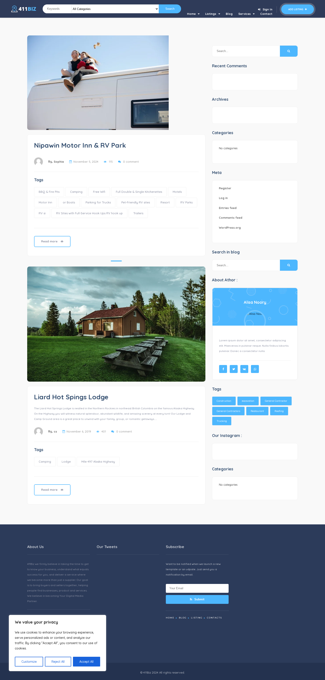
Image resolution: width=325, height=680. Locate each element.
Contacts (214, 617)
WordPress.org (230, 227)
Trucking (222, 421)
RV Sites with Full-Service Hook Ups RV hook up (89, 213)
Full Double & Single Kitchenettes (139, 191)
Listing (197, 617)
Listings (210, 13)
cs (55, 431)
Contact (266, 13)
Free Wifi (99, 191)
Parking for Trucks (98, 202)
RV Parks (186, 202)
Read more (49, 241)
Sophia (59, 161)
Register (225, 188)
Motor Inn (45, 202)
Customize (29, 662)
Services (244, 13)
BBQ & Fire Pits (49, 191)
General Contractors (228, 411)
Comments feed (230, 217)
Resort (165, 202)
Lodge (66, 461)
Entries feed (228, 208)
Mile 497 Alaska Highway (98, 461)
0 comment (131, 161)
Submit (198, 599)
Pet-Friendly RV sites (135, 202)
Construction (224, 400)
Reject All (58, 662)
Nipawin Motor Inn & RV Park (80, 145)
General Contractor (276, 400)
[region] (57, 643)
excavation (248, 400)
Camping (76, 191)
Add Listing (296, 9)
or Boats (69, 202)
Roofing (279, 411)
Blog (229, 13)
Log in (223, 198)
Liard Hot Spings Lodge (71, 397)
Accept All (86, 662)
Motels (177, 191)
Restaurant (257, 411)
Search (169, 8)
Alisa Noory (255, 302)
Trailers (138, 213)
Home (191, 13)
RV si (42, 213)
